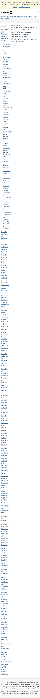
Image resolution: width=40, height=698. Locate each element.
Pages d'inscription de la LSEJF (6, 84)
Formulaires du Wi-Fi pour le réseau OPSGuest (5, 669)
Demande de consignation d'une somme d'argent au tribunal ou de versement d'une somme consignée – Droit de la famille (18, 16)
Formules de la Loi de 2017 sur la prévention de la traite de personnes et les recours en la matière (5, 534)
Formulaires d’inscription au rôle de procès (6, 49)
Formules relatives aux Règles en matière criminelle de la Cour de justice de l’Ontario (4, 318)
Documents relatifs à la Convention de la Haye (6, 176)
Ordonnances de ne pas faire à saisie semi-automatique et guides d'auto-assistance (6, 67)
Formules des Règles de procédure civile (4, 236)
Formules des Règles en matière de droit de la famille (4, 35)
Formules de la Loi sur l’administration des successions (5, 643)
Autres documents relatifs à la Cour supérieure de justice (4, 583)
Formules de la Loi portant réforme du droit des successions (5, 464)
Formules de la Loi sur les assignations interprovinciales (5, 656)
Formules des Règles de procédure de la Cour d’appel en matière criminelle (4, 600)
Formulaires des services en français (5, 509)
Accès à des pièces (4, 564)
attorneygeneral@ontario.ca (21, 7)
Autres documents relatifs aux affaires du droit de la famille (4, 554)
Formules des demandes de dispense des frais (4, 396)
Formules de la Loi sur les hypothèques (5, 615)
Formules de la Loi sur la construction (5, 409)
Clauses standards (6, 166)
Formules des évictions (4, 571)
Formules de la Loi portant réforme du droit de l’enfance (4, 439)
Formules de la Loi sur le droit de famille (4, 451)
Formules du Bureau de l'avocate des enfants (4, 359)
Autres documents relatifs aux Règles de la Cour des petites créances (4, 480)
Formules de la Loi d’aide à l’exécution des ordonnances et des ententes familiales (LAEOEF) (6, 196)
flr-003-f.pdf (23, 37)
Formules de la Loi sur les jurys (4, 258)
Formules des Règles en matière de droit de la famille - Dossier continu (4, 423)
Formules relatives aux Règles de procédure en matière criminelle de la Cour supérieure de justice (4, 340)
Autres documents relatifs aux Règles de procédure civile (4, 496)
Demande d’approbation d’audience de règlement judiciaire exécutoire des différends (6, 219)
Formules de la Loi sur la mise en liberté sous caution (4, 628)
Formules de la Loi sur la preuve (4, 268)
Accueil (3, 26)
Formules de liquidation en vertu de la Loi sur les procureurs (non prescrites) (4, 378)
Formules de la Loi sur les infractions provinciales (5, 280)
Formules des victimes (4, 518)
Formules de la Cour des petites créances (4, 247)
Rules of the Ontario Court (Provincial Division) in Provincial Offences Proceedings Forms (5, 297)
